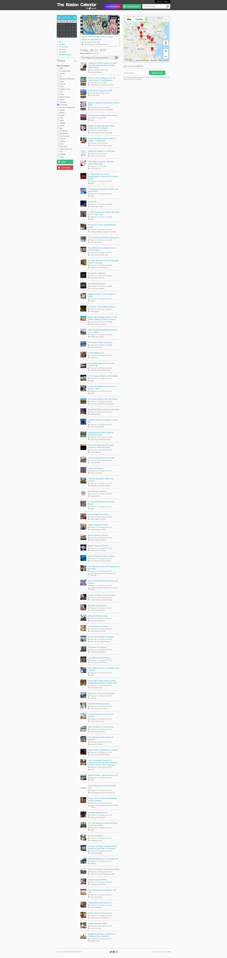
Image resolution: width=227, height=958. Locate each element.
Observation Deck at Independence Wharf (103, 869)
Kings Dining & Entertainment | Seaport (103, 750)
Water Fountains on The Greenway (101, 727)
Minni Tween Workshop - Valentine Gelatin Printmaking (101, 162)
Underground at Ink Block (97, 879)
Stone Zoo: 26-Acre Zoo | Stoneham (101, 693)
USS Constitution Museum (98, 626)
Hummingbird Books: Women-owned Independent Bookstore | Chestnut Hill (102, 682)
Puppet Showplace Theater (98, 525)
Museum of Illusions (95, 836)
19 (58, 33)
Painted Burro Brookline (97, 283)
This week (62, 49)
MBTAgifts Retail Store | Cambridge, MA (103, 859)
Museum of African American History (102, 595)
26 (58, 36)
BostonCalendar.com (76, 4)
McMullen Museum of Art (97, 812)
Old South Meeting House (97, 616)
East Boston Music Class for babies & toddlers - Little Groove (102, 139)
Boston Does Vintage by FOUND (100, 90)
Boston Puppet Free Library (98, 514)
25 (75, 33)
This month (62, 52)
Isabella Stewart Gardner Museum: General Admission (101, 433)
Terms (154, 952)
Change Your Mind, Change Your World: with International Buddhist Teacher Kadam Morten (102, 65)
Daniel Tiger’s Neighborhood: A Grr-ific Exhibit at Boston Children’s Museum (102, 318)
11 (75, 27)
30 (61, 24)
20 (61, 33)
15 (67, 30)
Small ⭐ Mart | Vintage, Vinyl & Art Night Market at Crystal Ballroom (101, 79)
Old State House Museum (97, 605)
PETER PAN (92, 202)
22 (67, 33)
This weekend (63, 47)
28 (64, 36)
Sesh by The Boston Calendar (65, 952)
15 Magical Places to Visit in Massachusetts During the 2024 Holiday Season (103, 176)
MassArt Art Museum (96, 468)
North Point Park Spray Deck (98, 704)
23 (70, 33)
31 (64, 24)
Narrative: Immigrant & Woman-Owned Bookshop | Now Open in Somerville (102, 847)
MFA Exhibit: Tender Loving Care (100, 342)
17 (73, 30)
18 (75, 30)
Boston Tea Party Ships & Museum (101, 637)
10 (73, 27)
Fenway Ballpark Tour (96, 353)
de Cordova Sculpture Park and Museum (103, 399)
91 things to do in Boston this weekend (103, 115)
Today (61, 42)
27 (61, 36)
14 (64, 30)
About (168, 952)
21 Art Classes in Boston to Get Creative (103, 376)
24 (73, 33)
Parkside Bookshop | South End (99, 903)
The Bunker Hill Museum (97, 647)
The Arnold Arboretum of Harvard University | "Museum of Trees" (100, 446)
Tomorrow (62, 44)
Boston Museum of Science (98, 546)
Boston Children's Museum (98, 535)
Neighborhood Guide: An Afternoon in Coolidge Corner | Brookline (102, 935)
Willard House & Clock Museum (100, 913)
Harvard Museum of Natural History (101, 556)
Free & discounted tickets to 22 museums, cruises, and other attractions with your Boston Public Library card (102, 762)
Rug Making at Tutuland (97, 491)
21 (64, 33)
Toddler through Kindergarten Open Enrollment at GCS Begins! (101, 127)
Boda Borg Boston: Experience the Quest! (103, 409)
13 (61, 30)
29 (58, 24)
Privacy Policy (161, 952)
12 (58, 30)
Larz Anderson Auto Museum (99, 657)
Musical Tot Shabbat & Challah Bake (101, 151)
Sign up (159, 1)
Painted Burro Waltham (96, 273)
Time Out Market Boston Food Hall (101, 458)
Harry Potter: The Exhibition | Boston (101, 307)
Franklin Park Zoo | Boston (97, 923)
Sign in (166, 1)
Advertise (78, 952)
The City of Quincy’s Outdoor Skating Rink (103, 237)
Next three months (65, 55)
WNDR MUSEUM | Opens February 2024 (103, 775)
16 (70, 30)
